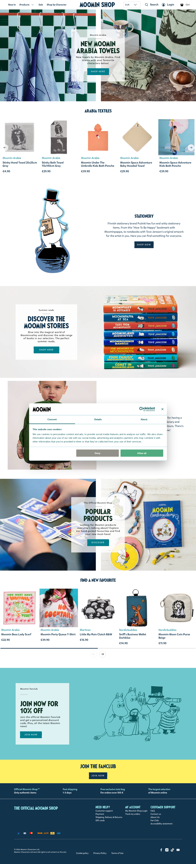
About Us (155, 817)
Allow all (141, 453)
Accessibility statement (162, 823)
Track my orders (132, 814)
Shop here (46, 349)
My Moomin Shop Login (136, 810)
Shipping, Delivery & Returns (109, 817)
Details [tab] (98, 419)
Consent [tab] (52, 419)
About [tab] (144, 419)
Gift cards (100, 820)
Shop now (144, 244)
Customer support (104, 810)
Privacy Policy (99, 853)
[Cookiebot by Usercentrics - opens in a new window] (141, 409)
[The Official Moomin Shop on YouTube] (178, 850)
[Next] (191, 147)
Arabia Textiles (98, 111)
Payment (100, 814)
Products (24, 4)
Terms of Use (117, 853)
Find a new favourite (98, 580)
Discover (98, 542)
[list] (98, 618)
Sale (41, 4)
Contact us (156, 814)
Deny (97, 453)
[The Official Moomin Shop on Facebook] (161, 850)
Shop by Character (56, 4)
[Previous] (5, 147)
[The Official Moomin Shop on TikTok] (172, 850)
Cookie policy (82, 853)
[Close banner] (162, 409)
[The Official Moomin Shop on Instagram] (167, 850)
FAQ (153, 810)
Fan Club (155, 820)
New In (12, 4)
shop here (98, 71)
